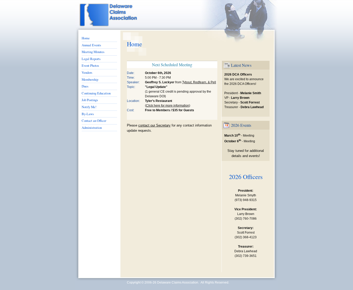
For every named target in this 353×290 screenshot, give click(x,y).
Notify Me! (89, 107)
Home (86, 38)
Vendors (87, 72)
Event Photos (90, 65)
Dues (85, 86)
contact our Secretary (154, 125)
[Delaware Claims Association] (93, 15)
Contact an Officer (94, 120)
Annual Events (91, 45)
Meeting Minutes (93, 51)
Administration (92, 127)
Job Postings (90, 100)
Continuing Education (96, 93)
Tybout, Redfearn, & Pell (199, 82)
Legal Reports (91, 58)
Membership (90, 79)
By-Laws (88, 113)
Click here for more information (167, 105)
